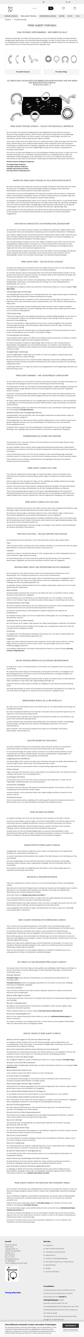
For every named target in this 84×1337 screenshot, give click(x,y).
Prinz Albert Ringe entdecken (16, 164)
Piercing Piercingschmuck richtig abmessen (60, 1262)
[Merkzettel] (63, 8)
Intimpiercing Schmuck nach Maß (17, 169)
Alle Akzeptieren (70, 1326)
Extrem (70, 16)
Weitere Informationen (70, 1330)
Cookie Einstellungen (52, 1272)
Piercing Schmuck (11, 16)
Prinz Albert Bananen (26, 410)
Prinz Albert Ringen (43, 1203)
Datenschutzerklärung (44, 1333)
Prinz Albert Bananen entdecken (17, 166)
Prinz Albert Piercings (28, 16)
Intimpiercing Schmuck (48, 16)
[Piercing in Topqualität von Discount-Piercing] (10, 9)
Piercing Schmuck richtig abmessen (18, 171)
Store (77, 16)
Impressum (49, 1245)
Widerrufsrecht (50, 1255)
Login (68, 2)
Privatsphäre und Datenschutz (55, 1252)
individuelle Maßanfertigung (60, 1016)
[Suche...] (50, 8)
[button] (74, 8)
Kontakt (48, 1268)
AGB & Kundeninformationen (55, 1249)
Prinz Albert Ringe (12, 978)
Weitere (61, 16)
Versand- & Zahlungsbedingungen (57, 1258)
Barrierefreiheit (51, 1265)
